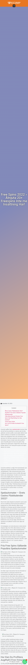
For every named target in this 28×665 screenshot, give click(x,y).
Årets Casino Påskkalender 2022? (14, 411)
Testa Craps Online (10, 421)
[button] (14, 6)
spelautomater (16, 429)
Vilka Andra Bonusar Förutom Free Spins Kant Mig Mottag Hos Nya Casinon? (14, 418)
